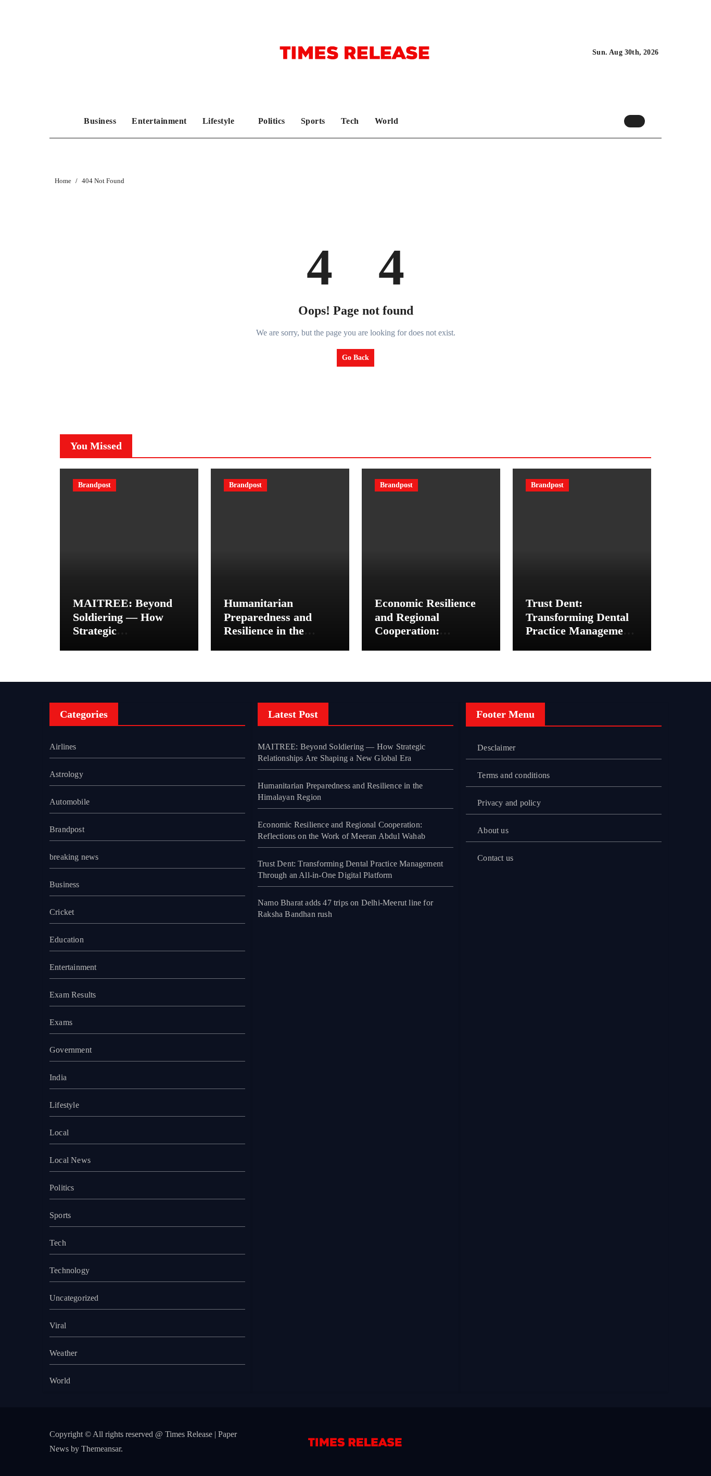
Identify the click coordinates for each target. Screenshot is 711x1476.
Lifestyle (219, 120)
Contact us (495, 857)
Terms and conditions (513, 775)
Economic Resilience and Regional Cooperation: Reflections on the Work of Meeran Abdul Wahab (425, 637)
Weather (63, 1353)
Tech (350, 120)
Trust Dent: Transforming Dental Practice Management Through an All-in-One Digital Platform (582, 631)
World (387, 120)
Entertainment (159, 120)
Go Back (355, 357)
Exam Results (72, 994)
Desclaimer (496, 747)
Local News (70, 1160)
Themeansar (101, 1448)
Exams (60, 1022)
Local (59, 1132)
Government (70, 1049)
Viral (57, 1325)
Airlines (63, 746)
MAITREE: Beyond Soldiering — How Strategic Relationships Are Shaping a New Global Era (127, 637)
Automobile (69, 801)
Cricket (61, 912)
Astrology (66, 774)
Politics (271, 120)
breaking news (74, 856)
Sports (313, 120)
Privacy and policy (509, 802)
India (58, 1077)
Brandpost (94, 485)
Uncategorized (74, 1297)
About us (493, 830)
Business (100, 120)
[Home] (64, 121)
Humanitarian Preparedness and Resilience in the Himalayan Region (269, 624)
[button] (656, 120)
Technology (69, 1270)
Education (66, 939)
